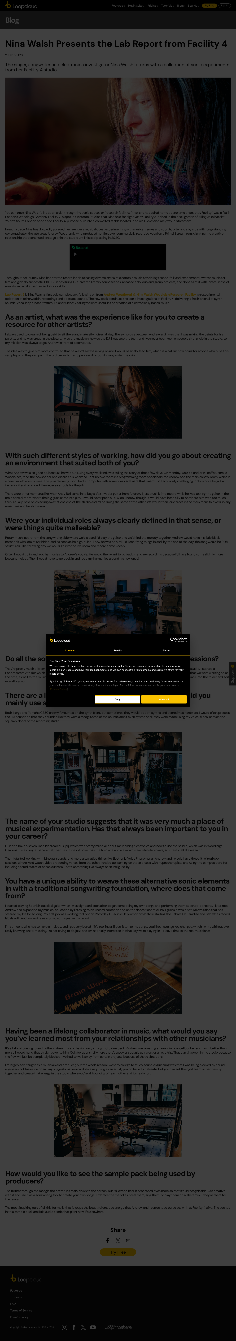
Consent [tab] (70, 650)
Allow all (164, 699)
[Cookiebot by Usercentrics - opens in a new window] (173, 640)
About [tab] (166, 650)
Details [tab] (118, 650)
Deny (117, 699)
